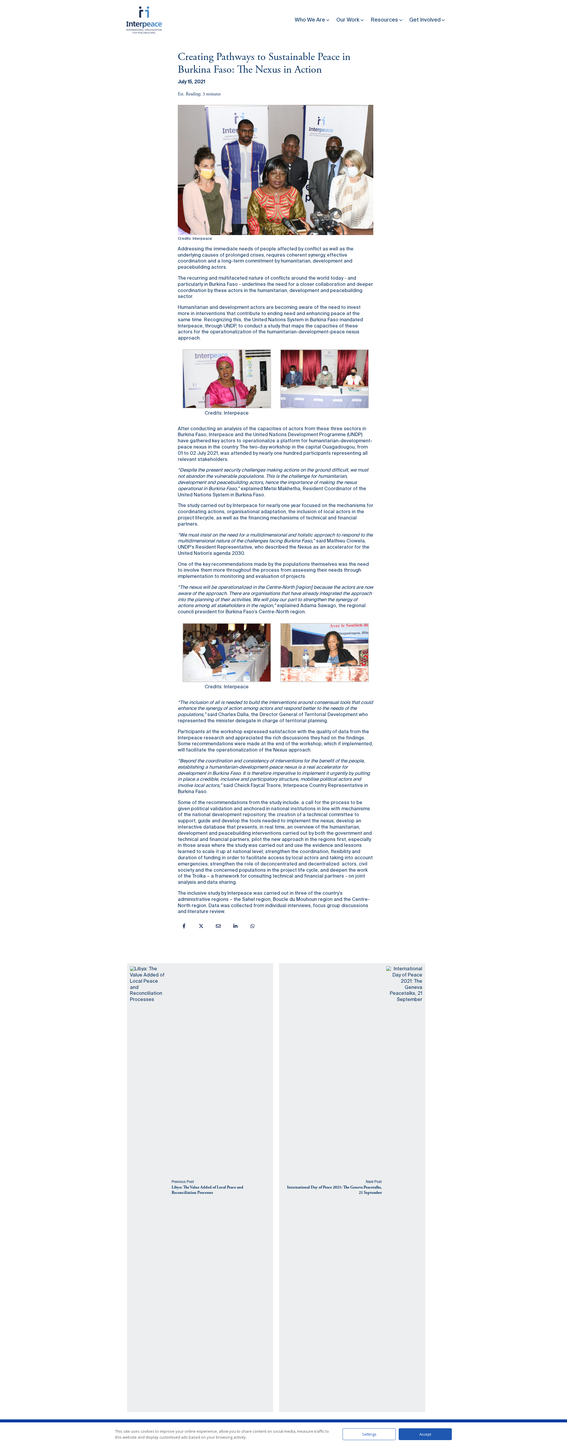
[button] (312, 18)
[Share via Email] (218, 926)
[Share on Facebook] (184, 926)
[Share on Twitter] (201, 926)
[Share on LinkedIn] (235, 926)
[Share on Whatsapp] (252, 926)
